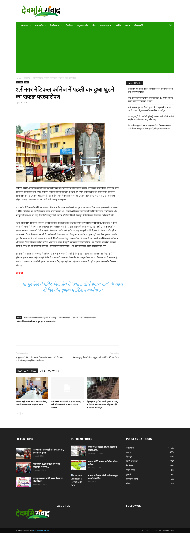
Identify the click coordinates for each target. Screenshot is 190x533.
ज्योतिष (118, 25)
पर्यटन (127, 25)
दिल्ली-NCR (54, 25)
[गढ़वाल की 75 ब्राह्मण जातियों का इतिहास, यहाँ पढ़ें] (78, 465)
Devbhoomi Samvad (41, 530)
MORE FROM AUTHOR (50, 371)
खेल (93, 25)
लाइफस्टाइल (104, 25)
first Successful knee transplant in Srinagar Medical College (47, 318)
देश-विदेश (69, 25)
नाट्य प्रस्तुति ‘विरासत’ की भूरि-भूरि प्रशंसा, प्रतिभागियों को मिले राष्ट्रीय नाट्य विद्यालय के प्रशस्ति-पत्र (151, 118)
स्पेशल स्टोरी (138, 25)
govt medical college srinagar (84, 318)
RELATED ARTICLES (27, 371)
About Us (145, 530)
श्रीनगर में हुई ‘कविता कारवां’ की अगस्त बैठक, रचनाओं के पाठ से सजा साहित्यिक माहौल (150, 90)
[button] (170, 25)
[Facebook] (25, 115)
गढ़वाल (26, 82)
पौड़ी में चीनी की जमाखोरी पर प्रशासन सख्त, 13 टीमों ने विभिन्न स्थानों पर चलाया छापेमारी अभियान (67, 404)
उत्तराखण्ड (24, 25)
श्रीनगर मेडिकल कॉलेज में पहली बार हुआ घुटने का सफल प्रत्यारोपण (36, 321)
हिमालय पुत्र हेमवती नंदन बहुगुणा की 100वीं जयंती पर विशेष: (96, 357)
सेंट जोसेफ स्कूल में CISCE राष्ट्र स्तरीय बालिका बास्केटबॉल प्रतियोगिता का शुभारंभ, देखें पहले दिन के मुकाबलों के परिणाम (149, 127)
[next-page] (22, 413)
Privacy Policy (168, 530)
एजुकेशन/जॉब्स (82, 25)
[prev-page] (17, 413)
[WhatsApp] (39, 115)
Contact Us (156, 530)
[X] (32, 115)
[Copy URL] (19, 115)
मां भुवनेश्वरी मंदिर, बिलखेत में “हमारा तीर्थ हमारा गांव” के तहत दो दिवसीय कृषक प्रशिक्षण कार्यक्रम (39, 359)
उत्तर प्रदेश (39, 25)
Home (18, 78)
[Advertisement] (93, 51)
